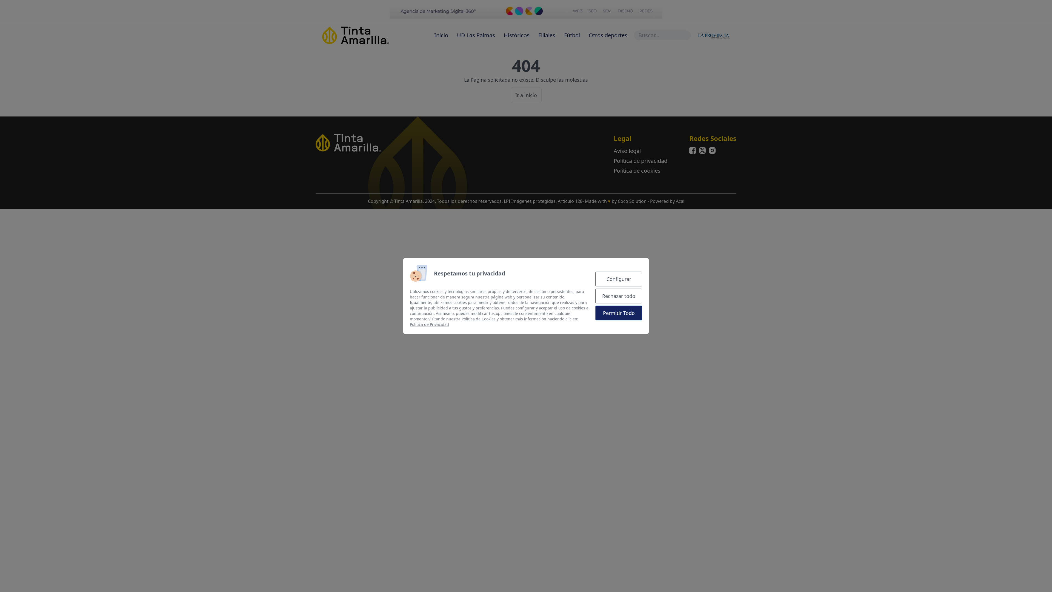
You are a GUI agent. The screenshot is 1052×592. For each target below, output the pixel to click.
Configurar (619, 279)
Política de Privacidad (429, 324)
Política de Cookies (479, 318)
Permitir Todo (619, 313)
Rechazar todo (618, 296)
